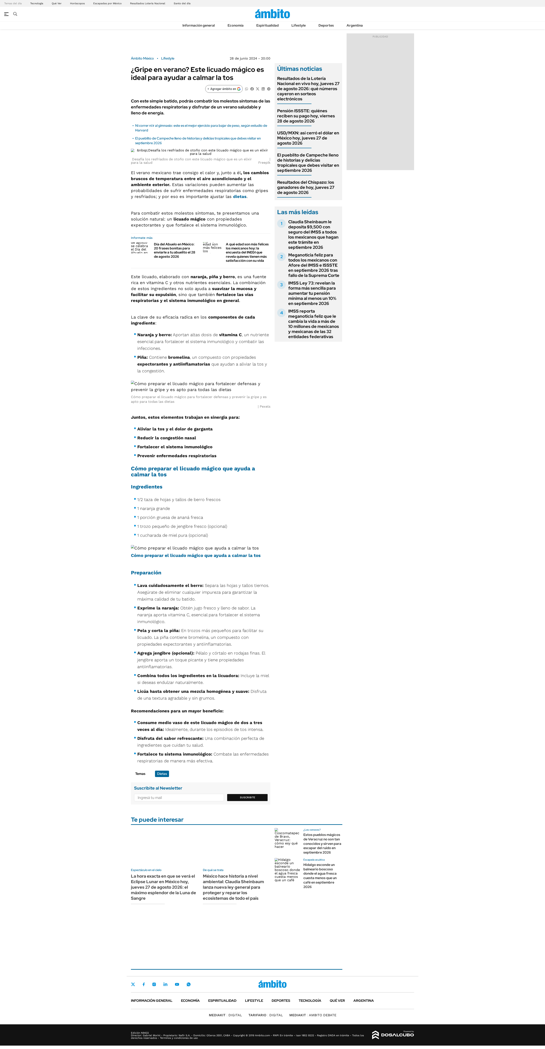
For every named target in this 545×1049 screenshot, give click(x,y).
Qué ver (337, 1000)
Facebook (144, 984)
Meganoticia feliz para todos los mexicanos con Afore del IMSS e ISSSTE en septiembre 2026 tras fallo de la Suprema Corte (313, 265)
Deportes (326, 25)
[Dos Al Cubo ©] (393, 1035)
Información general (198, 25)
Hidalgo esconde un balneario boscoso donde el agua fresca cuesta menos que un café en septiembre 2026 (320, 876)
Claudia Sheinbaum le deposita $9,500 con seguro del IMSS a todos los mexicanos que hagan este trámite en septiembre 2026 (313, 234)
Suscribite (247, 797)
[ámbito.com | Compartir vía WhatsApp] (246, 89)
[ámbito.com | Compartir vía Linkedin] (263, 89)
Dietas (162, 773)
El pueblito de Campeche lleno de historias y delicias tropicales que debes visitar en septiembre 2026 (308, 162)
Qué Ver (57, 3)
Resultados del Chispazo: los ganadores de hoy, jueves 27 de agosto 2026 (305, 187)
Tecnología (36, 3)
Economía (236, 25)
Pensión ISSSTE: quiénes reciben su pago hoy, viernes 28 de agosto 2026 (306, 116)
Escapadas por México (107, 3)
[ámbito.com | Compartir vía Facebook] (252, 89)
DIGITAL (225, 1015)
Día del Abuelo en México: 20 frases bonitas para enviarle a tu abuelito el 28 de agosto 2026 (174, 250)
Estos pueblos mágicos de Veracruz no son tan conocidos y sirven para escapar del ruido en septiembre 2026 (322, 844)
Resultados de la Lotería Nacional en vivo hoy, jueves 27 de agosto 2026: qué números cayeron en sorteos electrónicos (308, 89)
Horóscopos (77, 3)
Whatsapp (189, 984)
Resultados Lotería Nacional (147, 3)
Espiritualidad (267, 25)
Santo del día (182, 3)
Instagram (154, 984)
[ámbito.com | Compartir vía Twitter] (257, 89)
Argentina (355, 25)
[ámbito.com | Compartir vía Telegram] (268, 89)
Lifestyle (298, 25)
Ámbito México (142, 58)
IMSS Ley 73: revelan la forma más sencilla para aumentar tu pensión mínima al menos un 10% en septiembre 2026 (312, 293)
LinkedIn (165, 984)
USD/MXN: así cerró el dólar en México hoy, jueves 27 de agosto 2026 (308, 138)
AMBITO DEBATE (312, 1015)
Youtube (177, 984)
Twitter (133, 984)
